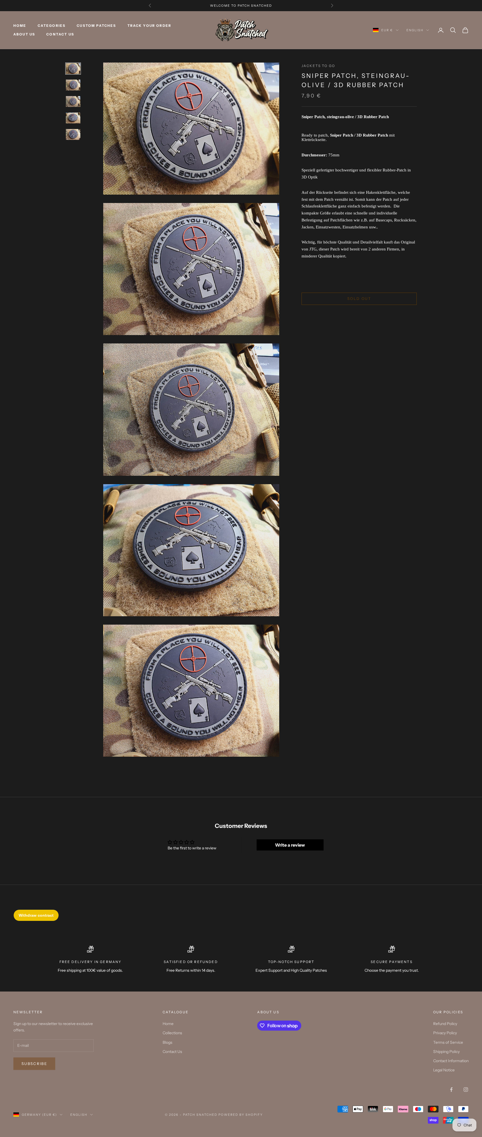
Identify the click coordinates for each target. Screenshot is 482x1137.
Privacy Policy (445, 1032)
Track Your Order (149, 26)
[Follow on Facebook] (451, 1089)
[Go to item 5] (73, 134)
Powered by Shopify (240, 1115)
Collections (172, 1032)
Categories (52, 26)
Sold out (359, 299)
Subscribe (34, 1063)
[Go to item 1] (73, 69)
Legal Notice (444, 1069)
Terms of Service (448, 1042)
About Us (24, 34)
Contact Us (60, 34)
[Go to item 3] (73, 101)
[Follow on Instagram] (466, 1089)
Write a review (290, 845)
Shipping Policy (446, 1051)
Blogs (167, 1042)
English (414, 30)
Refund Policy (445, 1023)
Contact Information (451, 1060)
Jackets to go (318, 66)
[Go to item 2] (73, 85)
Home (19, 26)
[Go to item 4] (73, 118)
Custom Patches (96, 26)
